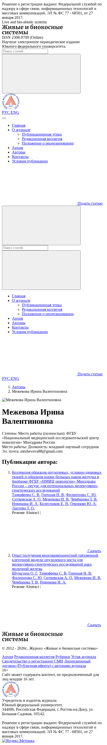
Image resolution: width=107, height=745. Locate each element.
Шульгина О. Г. (25, 573)
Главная (18, 125)
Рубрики (62, 657)
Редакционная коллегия (42, 139)
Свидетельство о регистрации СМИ (32, 661)
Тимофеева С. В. (26, 495)
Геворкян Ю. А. (83, 504)
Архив (17, 148)
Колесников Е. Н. (54, 504)
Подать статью (90, 203)
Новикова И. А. (25, 504)
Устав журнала (83, 657)
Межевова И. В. (56, 499)
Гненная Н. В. (53, 495)
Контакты (20, 157)
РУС (6, 112)
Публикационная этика (42, 134)
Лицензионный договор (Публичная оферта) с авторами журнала (46, 663)
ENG (15, 112)
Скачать (94, 551)
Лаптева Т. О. (23, 508)
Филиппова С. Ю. (81, 495)
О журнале (21, 130)
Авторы (18, 152)
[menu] (4, 118)
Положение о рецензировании (48, 143)
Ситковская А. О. (27, 499)
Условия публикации (30, 161)
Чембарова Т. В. (84, 499)
